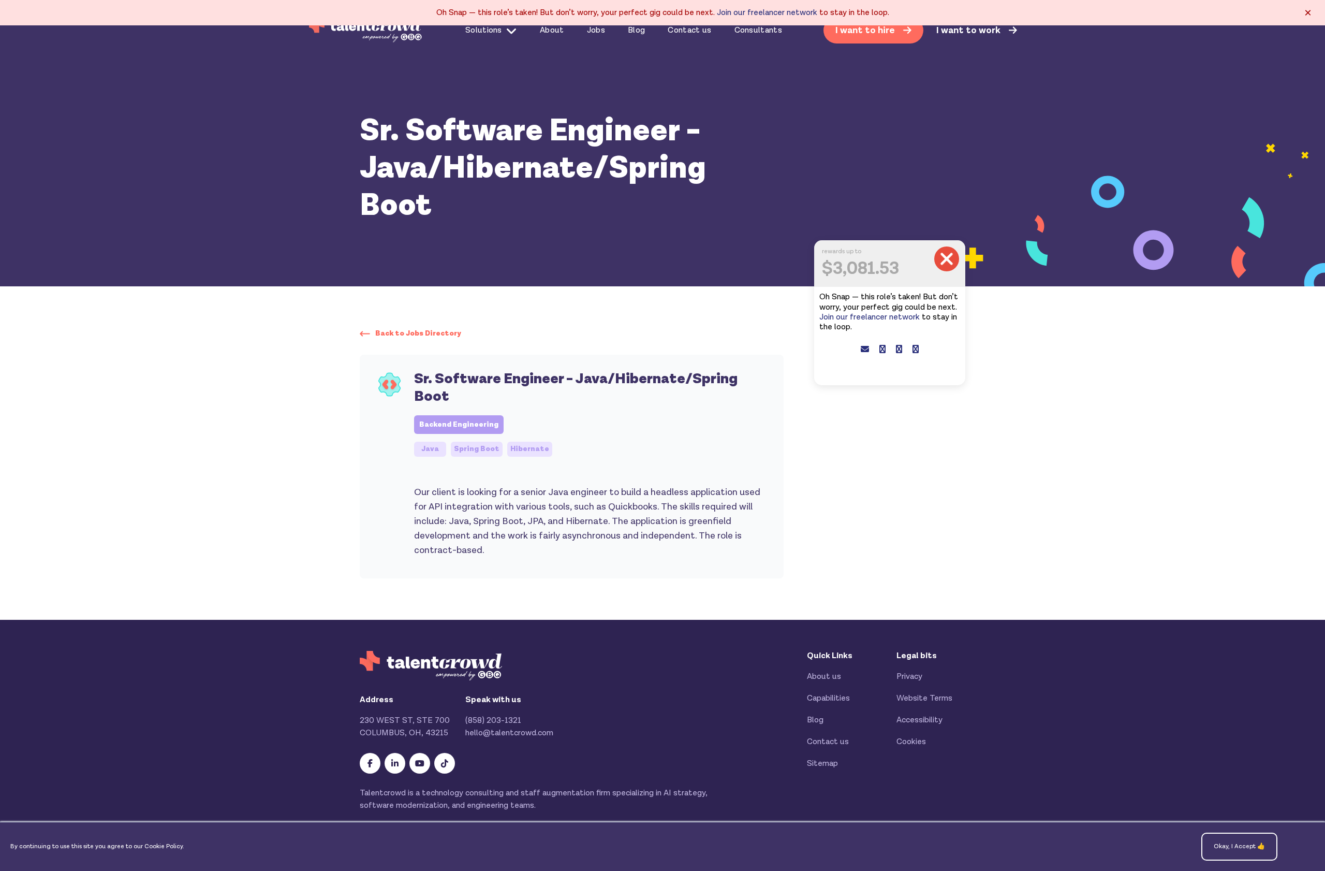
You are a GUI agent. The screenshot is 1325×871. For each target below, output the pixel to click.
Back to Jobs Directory (418, 333)
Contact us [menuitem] (689, 30)
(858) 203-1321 (493, 720)
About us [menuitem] (824, 676)
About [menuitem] (552, 30)
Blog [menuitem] (636, 30)
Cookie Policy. (164, 846)
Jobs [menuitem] (596, 30)
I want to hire (866, 30)
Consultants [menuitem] (758, 30)
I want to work (969, 30)
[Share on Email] (865, 349)
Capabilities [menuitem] (828, 698)
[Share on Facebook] (882, 349)
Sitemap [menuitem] (822, 763)
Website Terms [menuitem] (924, 698)
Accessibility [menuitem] (919, 720)
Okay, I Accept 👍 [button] (1239, 846)
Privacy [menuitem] (909, 676)
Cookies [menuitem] (911, 741)
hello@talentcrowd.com (509, 733)
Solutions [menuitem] (483, 30)
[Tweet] (899, 349)
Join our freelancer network (767, 12)
